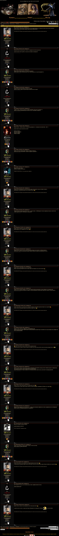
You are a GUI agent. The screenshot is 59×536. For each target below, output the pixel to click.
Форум (1, 23)
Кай (7, 87)
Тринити (7, 108)
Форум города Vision (6, 23)
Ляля (7, 423)
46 (28, 423)
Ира (7, 227)
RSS (38, 1)
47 (30, 444)
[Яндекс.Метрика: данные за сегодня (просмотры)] (26, 535)
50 (28, 504)
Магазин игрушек (12, 23)
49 (28, 483)
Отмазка (17, 23)
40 (30, 305)
